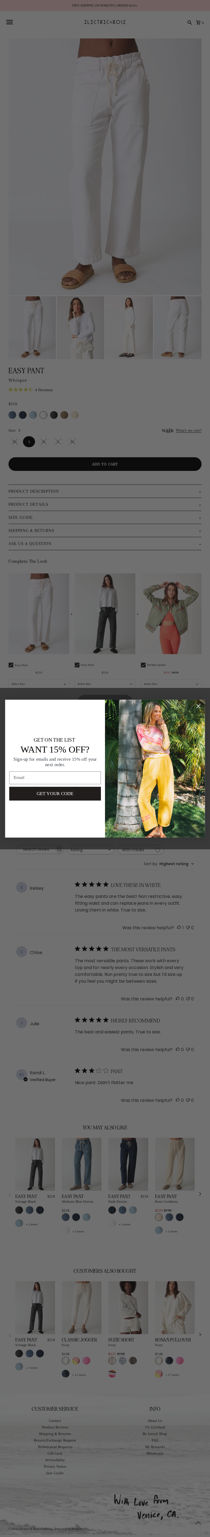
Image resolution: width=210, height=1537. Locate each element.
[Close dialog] (198, 706)
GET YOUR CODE (55, 793)
